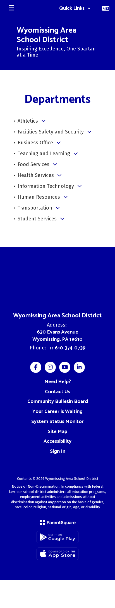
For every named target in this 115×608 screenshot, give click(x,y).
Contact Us (57, 392)
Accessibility (57, 441)
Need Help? (57, 382)
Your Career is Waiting (57, 411)
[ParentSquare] (57, 522)
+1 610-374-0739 (67, 348)
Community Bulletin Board (57, 401)
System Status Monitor (57, 421)
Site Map (57, 431)
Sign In (57, 451)
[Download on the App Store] (57, 554)
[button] (75, 8)
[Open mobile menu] (11, 8)
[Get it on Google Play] (57, 537)
